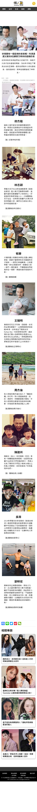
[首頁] (18, 3)
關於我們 (32, 773)
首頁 (2, 78)
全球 (10, 9)
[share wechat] (19, 623)
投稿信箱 (23, 775)
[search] (34, 3)
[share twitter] (11, 623)
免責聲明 (4, 773)
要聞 (4, 9)
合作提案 (14, 775)
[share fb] (3, 623)
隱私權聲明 (14, 773)
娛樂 (22, 9)
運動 (29, 9)
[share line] (7, 623)
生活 (16, 9)
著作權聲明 (23, 773)
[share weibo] (15, 623)
